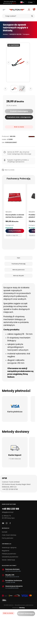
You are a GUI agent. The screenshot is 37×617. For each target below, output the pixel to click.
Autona (5, 34)
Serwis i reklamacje (8, 560)
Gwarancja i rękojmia (9, 548)
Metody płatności (19, 270)
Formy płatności (7, 538)
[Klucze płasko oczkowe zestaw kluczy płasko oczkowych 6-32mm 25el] (15, 198)
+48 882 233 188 (10, 509)
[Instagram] (7, 523)
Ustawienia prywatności (10, 557)
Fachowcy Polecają (18, 264)
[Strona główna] (17, 10)
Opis (18, 258)
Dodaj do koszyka (15, 231)
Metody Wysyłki (18, 276)
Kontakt (4, 532)
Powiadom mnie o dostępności (19, 117)
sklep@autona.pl (7, 512)
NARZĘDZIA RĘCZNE (15, 34)
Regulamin (5, 551)
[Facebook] (10, 523)
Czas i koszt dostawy (9, 535)
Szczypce (26, 34)
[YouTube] (3, 523)
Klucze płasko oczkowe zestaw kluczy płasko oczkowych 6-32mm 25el (15, 218)
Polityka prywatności (9, 554)
